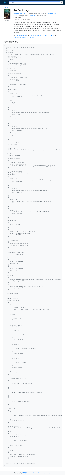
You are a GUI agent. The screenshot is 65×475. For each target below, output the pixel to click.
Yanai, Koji (33, 16)
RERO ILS (25, 473)
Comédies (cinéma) (35, 35)
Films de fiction (49, 35)
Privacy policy (46, 473)
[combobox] (34, 2)
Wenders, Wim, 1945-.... (20, 14)
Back (6, 7)
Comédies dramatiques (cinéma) (23, 37)
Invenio (32, 473)
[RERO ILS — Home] (5, 3)
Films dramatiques (21, 35)
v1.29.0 (38, 473)
